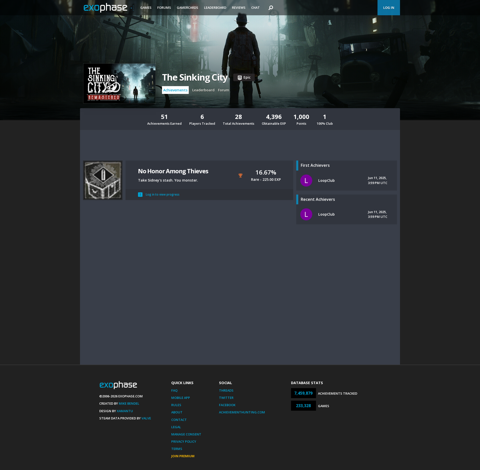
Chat (255, 7)
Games (146, 7)
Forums (164, 7)
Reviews (239, 7)
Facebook (227, 405)
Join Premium (182, 456)
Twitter (226, 397)
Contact (179, 419)
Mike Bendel (129, 403)
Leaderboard (215, 7)
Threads (226, 390)
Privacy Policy (183, 441)
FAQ (174, 390)
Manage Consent (186, 434)
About (176, 412)
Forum (223, 90)
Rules (176, 405)
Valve (146, 418)
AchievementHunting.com (242, 412)
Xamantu (125, 411)
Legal (176, 427)
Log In (388, 7)
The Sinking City (194, 77)
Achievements (175, 90)
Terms (176, 448)
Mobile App (180, 397)
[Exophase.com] (109, 8)
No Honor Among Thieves (173, 171)
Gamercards (187, 7)
